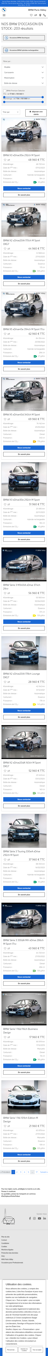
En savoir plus (24, 195)
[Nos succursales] (40, 15)
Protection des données (9, 1253)
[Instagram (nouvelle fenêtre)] (35, 1219)
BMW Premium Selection (16, 91)
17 (37, 1172)
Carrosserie (9, 72)
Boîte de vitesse (10, 83)
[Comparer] (35, 15)
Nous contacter (24, 188)
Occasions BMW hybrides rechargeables (23, 50)
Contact (4, 1240)
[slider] (4, 97)
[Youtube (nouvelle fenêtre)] (40, 1219)
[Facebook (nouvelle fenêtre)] (30, 1219)
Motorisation (9, 78)
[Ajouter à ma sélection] (5, 160)
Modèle (7, 67)
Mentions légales (7, 1250)
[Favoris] (31, 15)
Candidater (5, 1243)
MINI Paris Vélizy (7, 1259)
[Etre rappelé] (44, 15)
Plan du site (5, 1237)
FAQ (3, 1256)
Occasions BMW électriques (19, 38)
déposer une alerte (37, 112)
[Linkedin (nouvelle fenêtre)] (45, 1219)
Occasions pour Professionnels (12, 1263)
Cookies (4, 1246)
